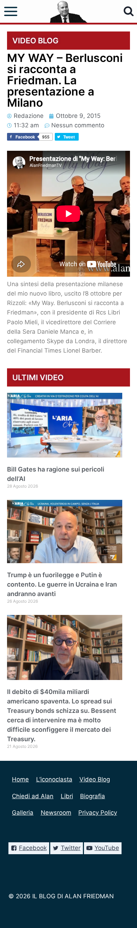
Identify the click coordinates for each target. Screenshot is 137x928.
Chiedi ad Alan (32, 796)
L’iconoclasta (54, 779)
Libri (67, 796)
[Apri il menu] (11, 11)
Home (20, 779)
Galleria (22, 812)
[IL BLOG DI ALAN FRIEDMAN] (68, 11)
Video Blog (94, 779)
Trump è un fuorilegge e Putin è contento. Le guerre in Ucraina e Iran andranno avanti (62, 584)
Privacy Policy (97, 812)
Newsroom (56, 812)
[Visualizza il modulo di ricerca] (128, 11)
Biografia (92, 796)
